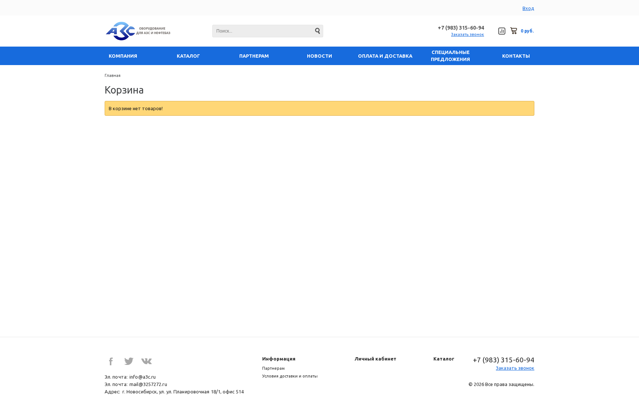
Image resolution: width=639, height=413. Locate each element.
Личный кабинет (375, 358)
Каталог (443, 358)
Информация (278, 358)
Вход (528, 8)
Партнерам (273, 368)
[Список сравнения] (502, 31)
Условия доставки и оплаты (290, 376)
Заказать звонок (467, 34)
